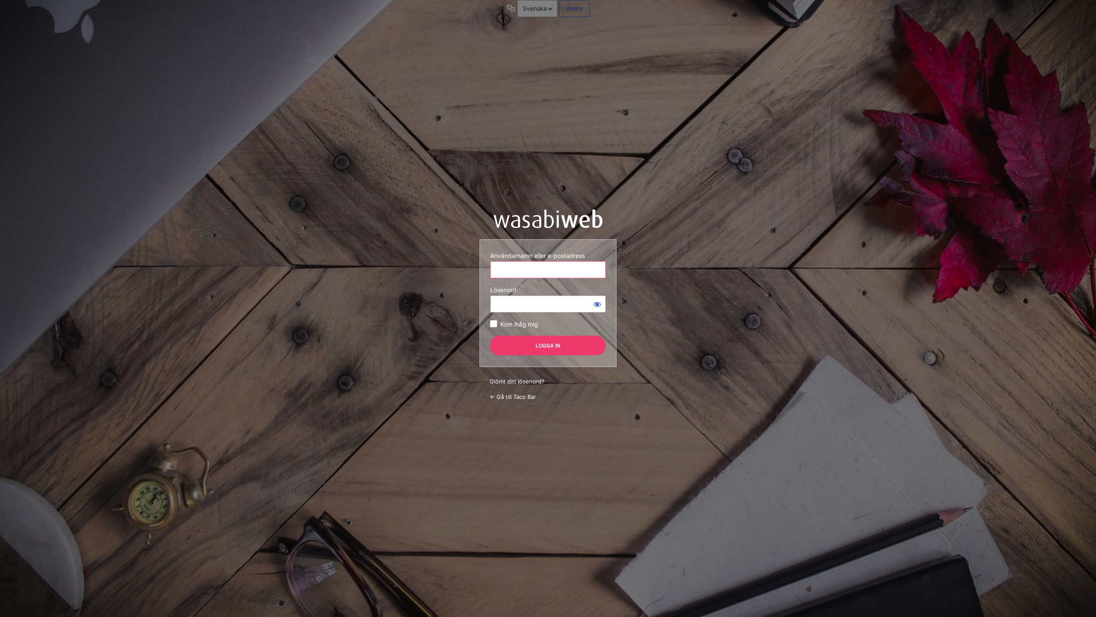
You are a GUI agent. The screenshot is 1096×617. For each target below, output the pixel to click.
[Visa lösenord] (597, 304)
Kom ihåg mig (519, 324)
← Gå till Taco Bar (513, 396)
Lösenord (503, 290)
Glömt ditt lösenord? (517, 381)
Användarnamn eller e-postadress (537, 255)
